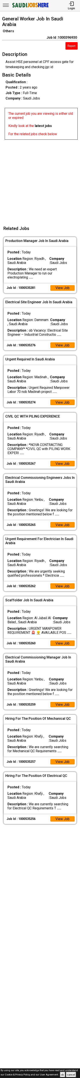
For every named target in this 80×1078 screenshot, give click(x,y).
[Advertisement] (40, 180)
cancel (71, 1074)
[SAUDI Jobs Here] (30, 7)
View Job (62, 288)
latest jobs (43, 126)
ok (62, 1074)
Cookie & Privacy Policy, (18, 1074)
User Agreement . (49, 1074)
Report (71, 45)
